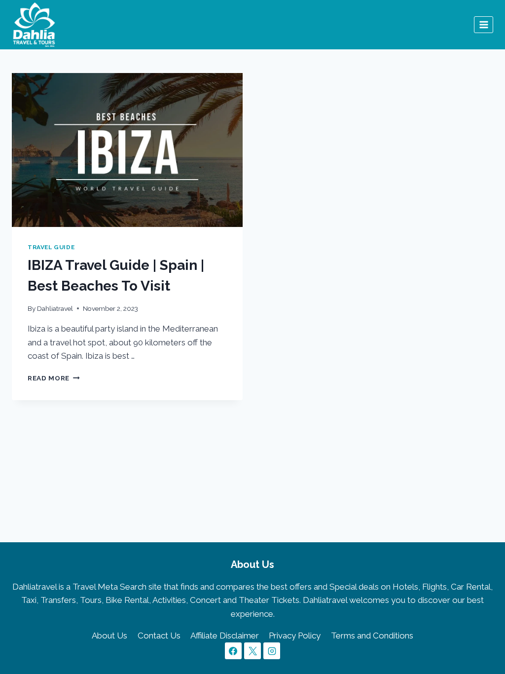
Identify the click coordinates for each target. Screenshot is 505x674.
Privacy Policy (295, 635)
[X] (252, 650)
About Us (109, 635)
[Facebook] (233, 650)
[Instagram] (271, 650)
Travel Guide (51, 247)
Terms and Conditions (372, 635)
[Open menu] (483, 24)
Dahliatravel (55, 308)
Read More (54, 378)
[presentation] (127, 150)
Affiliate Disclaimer (224, 635)
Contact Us (159, 635)
